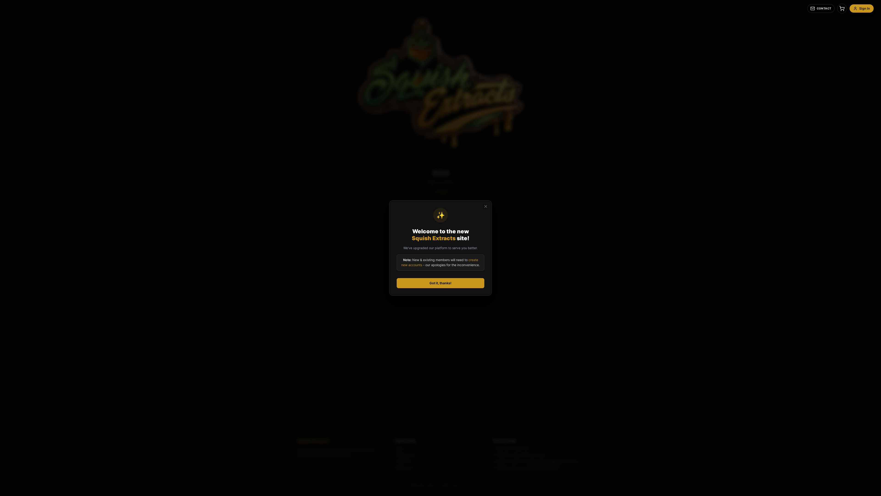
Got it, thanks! (440, 283)
